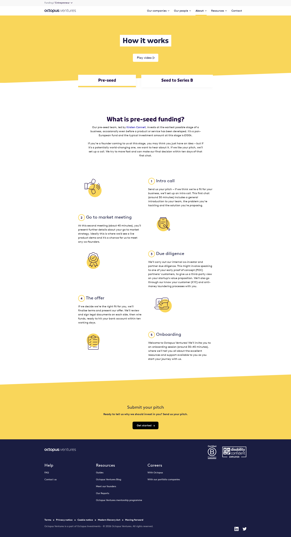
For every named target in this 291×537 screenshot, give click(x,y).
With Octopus (155, 472)
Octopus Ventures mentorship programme (119, 500)
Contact (236, 10)
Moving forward (134, 519)
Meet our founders (106, 486)
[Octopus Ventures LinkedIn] (236, 529)
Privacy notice (64, 519)
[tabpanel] (145, 232)
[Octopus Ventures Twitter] (245, 529)
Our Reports (102, 493)
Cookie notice (85, 519)
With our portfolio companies (164, 479)
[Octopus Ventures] (60, 10)
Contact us (50, 479)
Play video (144, 58)
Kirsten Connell (136, 127)
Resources (105, 465)
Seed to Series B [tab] (177, 80)
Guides (99, 472)
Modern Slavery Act (109, 519)
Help (48, 465)
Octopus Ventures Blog (108, 479)
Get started (144, 425)
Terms (47, 519)
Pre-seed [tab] (107, 80)
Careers (155, 465)
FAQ (46, 472)
